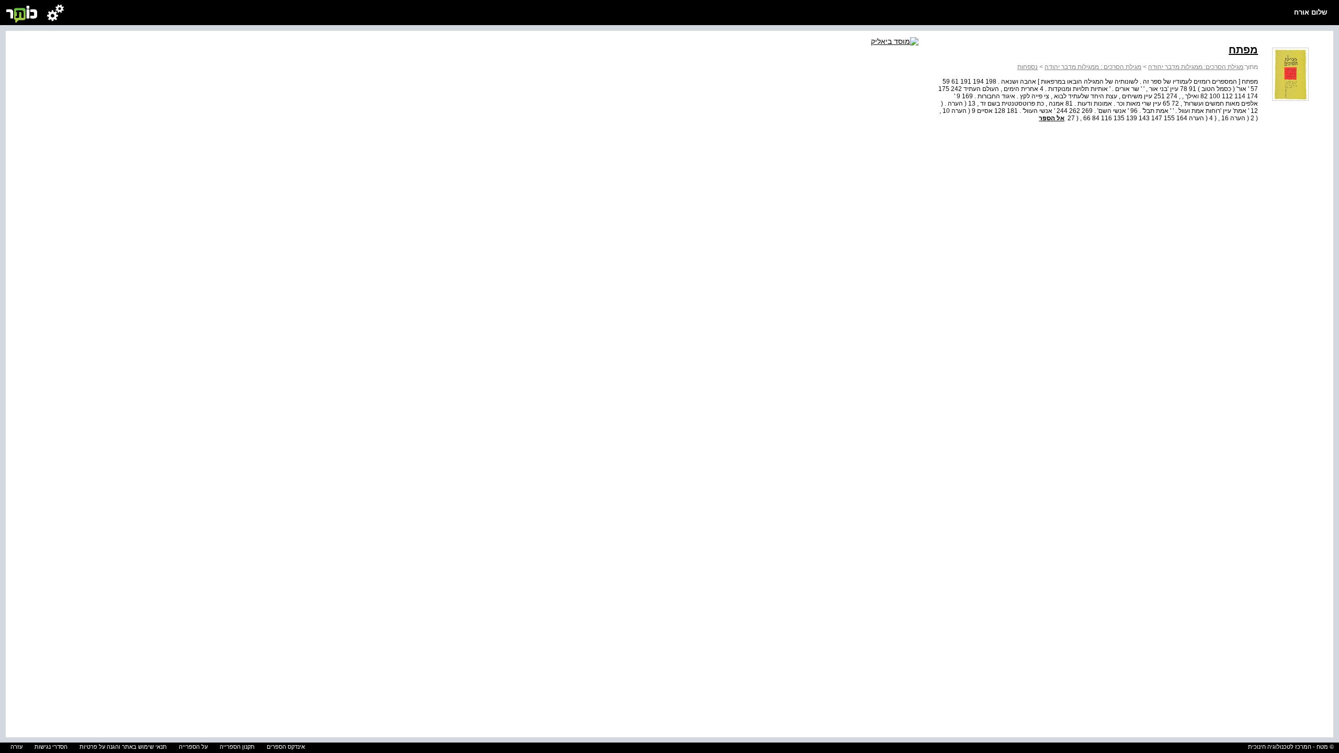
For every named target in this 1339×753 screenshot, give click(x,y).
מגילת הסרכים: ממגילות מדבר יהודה (1195, 67)
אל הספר (1051, 118)
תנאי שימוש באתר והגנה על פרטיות (123, 747)
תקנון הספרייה (237, 747)
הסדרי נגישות (51, 747)
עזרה (16, 747)
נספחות (1027, 67)
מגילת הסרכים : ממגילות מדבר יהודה (1093, 67)
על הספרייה (193, 747)
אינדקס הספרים (286, 747)
